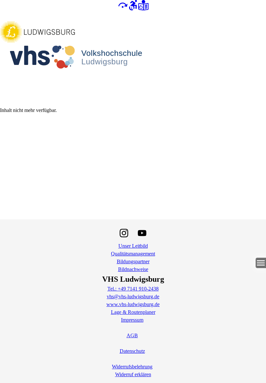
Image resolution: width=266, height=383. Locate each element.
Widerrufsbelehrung (132, 366)
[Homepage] (133, 58)
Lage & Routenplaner (133, 312)
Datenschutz (132, 351)
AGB (132, 335)
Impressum (132, 320)
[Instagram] (124, 233)
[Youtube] (142, 233)
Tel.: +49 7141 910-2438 (133, 288)
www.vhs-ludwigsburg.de (133, 304)
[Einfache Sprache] (143, 4)
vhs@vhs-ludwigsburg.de (133, 296)
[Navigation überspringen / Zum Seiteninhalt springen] (122, 4)
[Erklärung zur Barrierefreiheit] (133, 4)
